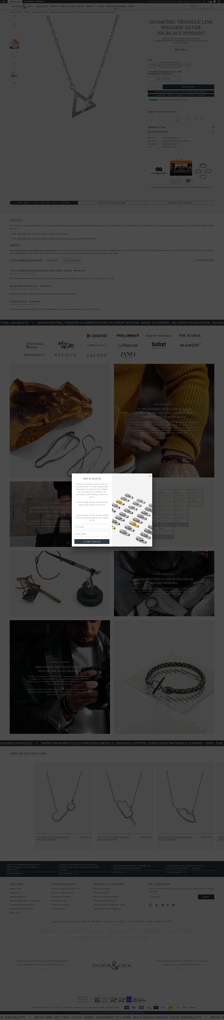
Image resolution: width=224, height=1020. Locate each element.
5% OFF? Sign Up (92, 541)
